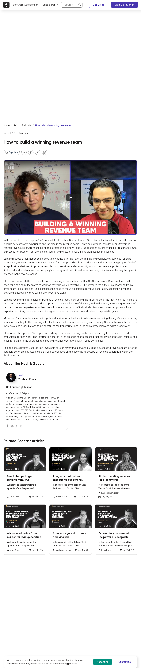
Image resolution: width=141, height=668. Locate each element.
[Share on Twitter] (37, 152)
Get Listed (99, 4)
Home (7, 125)
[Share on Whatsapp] (44, 152)
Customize (124, 661)
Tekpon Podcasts (22, 125)
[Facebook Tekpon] (20, 426)
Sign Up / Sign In (124, 4)
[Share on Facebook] (30, 152)
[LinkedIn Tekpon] (12, 426)
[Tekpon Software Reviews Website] (6, 5)
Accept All (102, 661)
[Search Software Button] (79, 4)
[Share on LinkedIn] (24, 152)
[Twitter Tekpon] (16, 426)
